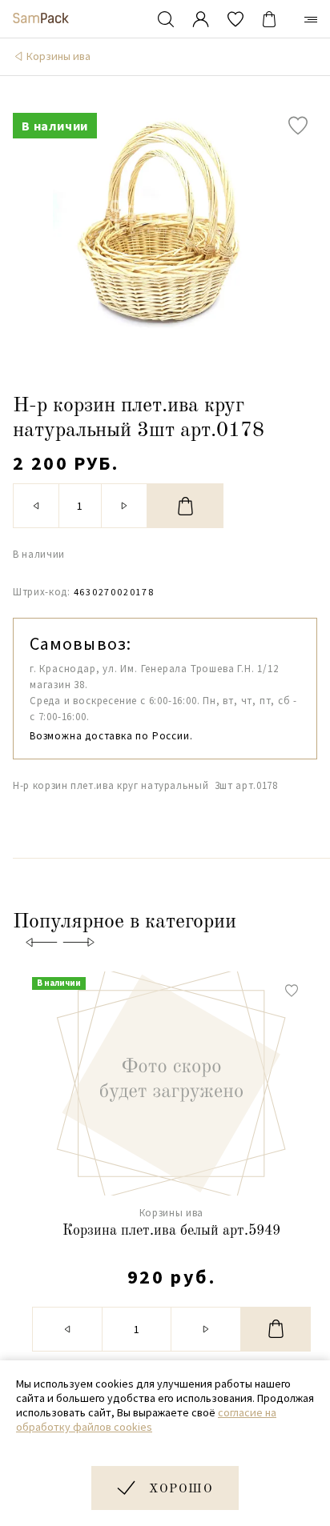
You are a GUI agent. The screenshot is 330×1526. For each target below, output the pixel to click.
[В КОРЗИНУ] (185, 505)
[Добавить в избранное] (298, 125)
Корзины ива (58, 56)
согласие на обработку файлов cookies (146, 1419)
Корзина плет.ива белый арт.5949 (171, 1231)
